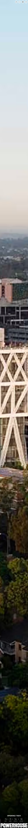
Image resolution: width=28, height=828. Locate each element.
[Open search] (19, 2)
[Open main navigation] (26, 2)
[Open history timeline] (22, 2)
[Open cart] (16, 2)
